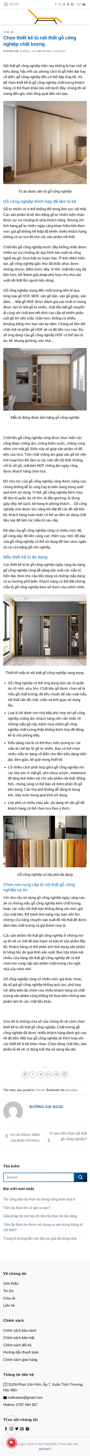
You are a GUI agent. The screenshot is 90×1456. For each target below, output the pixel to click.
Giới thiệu (11, 1283)
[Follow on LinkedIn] (72, 4)
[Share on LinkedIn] (64, 1074)
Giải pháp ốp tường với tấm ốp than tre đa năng (40, 1216)
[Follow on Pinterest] (68, 4)
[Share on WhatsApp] (25, 1074)
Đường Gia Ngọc (54, 51)
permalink (71, 1090)
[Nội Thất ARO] (45, 16)
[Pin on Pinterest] (57, 1074)
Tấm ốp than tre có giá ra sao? (27, 1208)
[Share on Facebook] (33, 1074)
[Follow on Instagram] (60, 4)
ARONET (45, 1449)
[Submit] (80, 1177)
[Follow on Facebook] (55, 4)
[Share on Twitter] (41, 1074)
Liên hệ (9, 1305)
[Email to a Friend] (49, 1074)
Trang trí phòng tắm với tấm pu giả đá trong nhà (39, 1238)
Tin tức (8, 1291)
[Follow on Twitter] (64, 4)
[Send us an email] (22, 1429)
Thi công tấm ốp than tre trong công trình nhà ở (39, 1199)
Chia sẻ (8, 32)
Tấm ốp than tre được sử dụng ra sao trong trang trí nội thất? (42, 1227)
